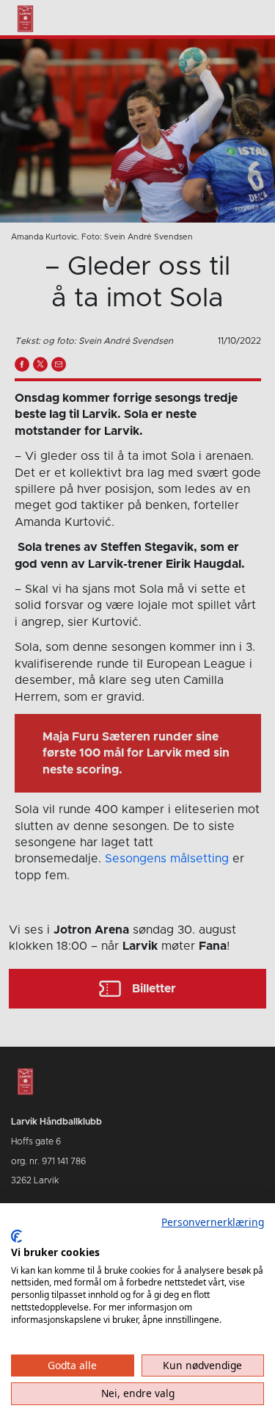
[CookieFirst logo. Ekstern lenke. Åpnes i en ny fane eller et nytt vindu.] (16, 1236)
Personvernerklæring (212, 1222)
